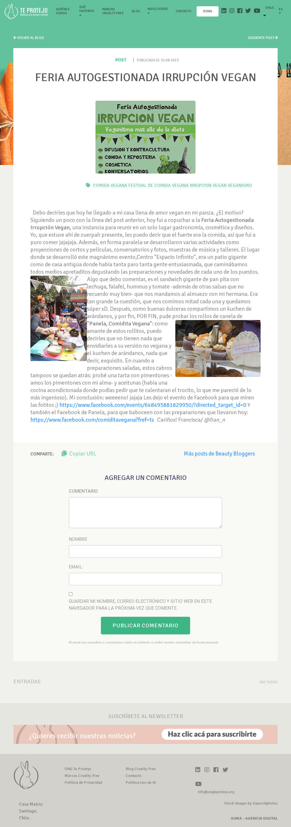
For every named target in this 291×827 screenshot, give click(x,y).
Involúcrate (157, 9)
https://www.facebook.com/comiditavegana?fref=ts (92, 419)
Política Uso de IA (141, 782)
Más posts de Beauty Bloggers (219, 453)
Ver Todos (268, 682)
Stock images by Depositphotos (251, 803)
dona (207, 11)
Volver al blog (30, 38)
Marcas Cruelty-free (82, 775)
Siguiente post (261, 38)
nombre (78, 539)
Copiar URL (82, 453)
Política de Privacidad (83, 782)
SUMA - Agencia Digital (254, 818)
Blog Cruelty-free (141, 768)
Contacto (184, 11)
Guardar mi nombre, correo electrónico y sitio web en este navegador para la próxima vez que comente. (140, 605)
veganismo (240, 185)
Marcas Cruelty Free (113, 11)
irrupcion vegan (208, 185)
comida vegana (110, 185)
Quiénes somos (65, 11)
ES (281, 9)
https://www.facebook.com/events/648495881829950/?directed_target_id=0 (152, 405)
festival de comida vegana (158, 185)
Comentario (83, 491)
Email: (76, 567)
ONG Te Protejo (78, 768)
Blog (136, 11)
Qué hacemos (86, 9)
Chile (269, 8)
